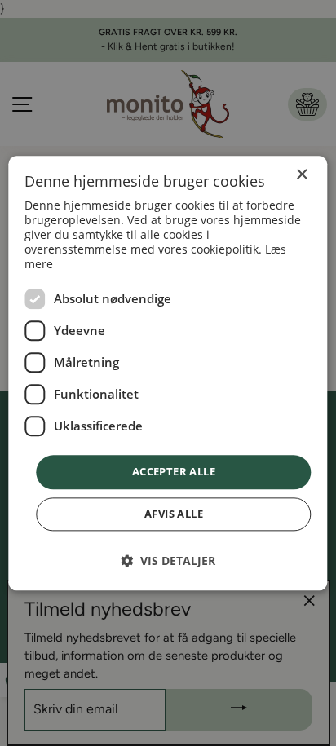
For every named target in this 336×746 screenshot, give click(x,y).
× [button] (301, 175)
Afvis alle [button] (173, 513)
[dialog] (167, 373)
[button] (168, 560)
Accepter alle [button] (173, 472)
